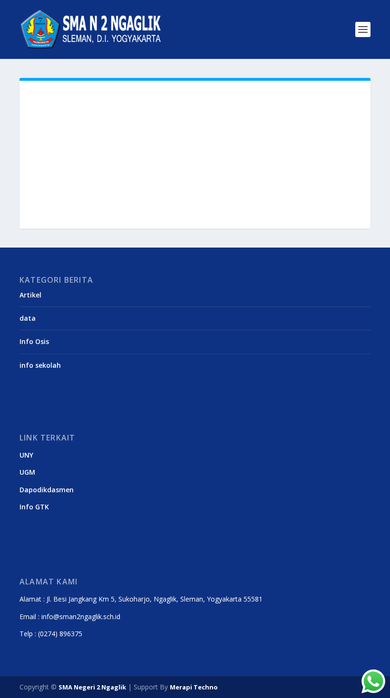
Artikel (30, 294)
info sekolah (40, 365)
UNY (26, 454)
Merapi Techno (194, 687)
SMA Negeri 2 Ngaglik (92, 687)
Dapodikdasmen (47, 489)
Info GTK (34, 506)
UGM (27, 472)
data (28, 318)
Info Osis (34, 341)
